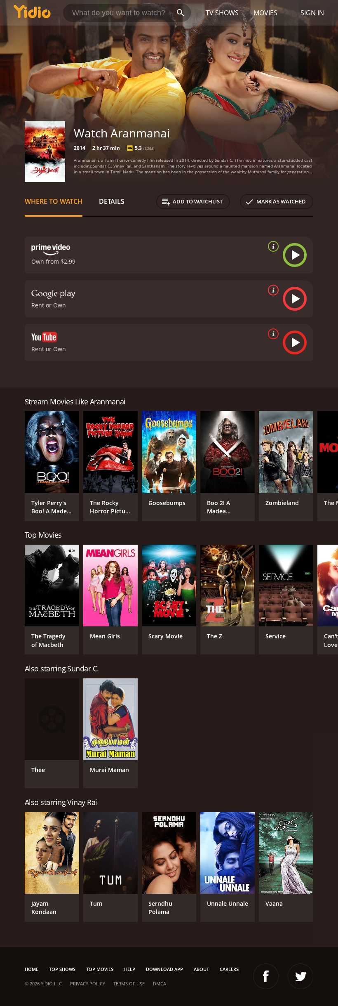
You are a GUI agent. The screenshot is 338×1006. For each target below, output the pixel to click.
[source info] (272, 246)
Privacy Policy (87, 983)
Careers (229, 969)
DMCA (159, 983)
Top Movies (99, 969)
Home (31, 969)
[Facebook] (266, 976)
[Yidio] (32, 13)
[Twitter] (300, 976)
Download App (164, 969)
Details (111, 201)
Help (129, 969)
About (201, 969)
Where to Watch (53, 201)
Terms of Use (129, 983)
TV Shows (222, 12)
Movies (265, 12)
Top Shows (62, 969)
